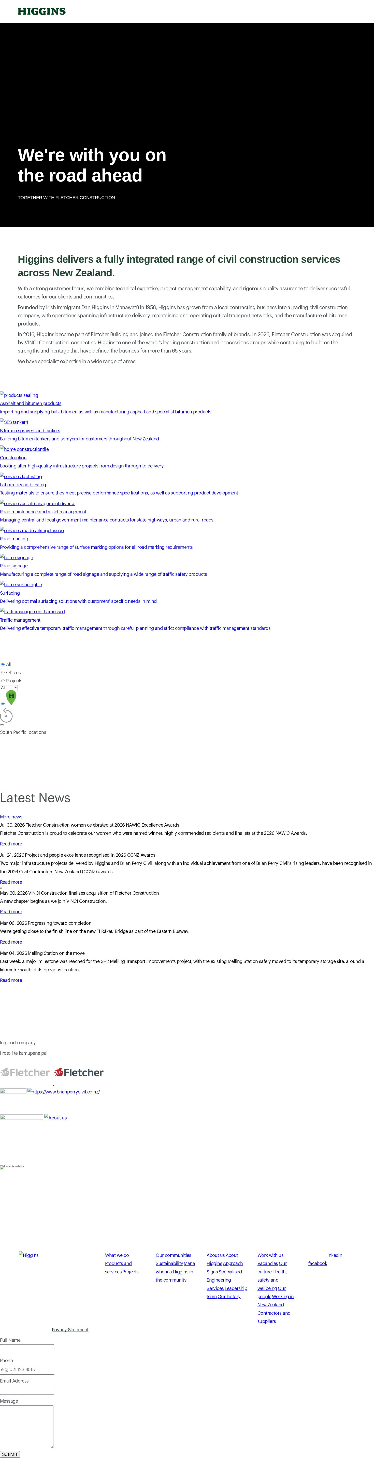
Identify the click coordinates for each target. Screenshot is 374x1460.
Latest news (101, 11)
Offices (13, 672)
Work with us (317, 11)
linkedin (334, 1255)
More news (11, 817)
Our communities (192, 11)
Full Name (10, 1340)
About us (236, 11)
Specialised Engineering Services (224, 1280)
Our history (229, 1296)
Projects (14, 681)
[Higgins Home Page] (42, 11)
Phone (6, 1360)
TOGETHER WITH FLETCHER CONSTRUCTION (66, 197)
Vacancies (267, 1263)
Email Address (14, 1381)
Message (9, 1401)
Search (349, 11)
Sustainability (169, 1263)
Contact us (274, 11)
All (8, 664)
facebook (317, 1263)
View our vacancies (19, 1245)
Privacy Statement (70, 1329)
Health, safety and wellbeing (272, 1280)
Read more (11, 844)
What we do (143, 11)
